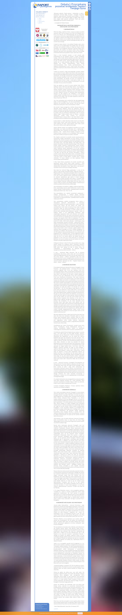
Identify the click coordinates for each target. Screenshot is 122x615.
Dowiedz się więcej (73, 613)
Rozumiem (80, 613)
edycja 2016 (40, 17)
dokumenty (41, 21)
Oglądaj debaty (42, 12)
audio (39, 20)
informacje (40, 15)
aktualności (40, 13)
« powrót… (56, 608)
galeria (40, 22)
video (39, 18)
